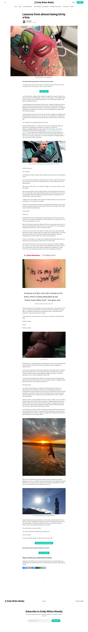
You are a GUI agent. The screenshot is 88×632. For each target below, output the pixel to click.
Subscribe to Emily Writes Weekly (44, 543)
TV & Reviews (66, 6)
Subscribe (80, 2)
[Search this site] (5, 2)
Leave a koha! (44, 91)
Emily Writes (29, 21)
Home (16, 6)
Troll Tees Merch (37, 6)
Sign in (73, 2)
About (20, 6)
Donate (72, 6)
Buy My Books (46, 6)
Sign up (44, 601)
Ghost (82, 601)
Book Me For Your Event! (55, 6)
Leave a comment (44, 553)
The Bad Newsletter (27, 6)
